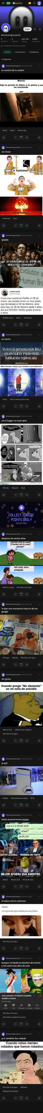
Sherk (6, 880)
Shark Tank (16, 880)
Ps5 (33, 798)
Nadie (6, 798)
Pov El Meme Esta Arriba (20, 399)
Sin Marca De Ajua (10, 1013)
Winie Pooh (8, 730)
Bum (19, 318)
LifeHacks (28, 318)
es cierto (6, 339)
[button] (34, 3)
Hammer (7, 218)
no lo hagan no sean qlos (14, 420)
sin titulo (6, 151)
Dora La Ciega (9, 587)
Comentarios (20, 52)
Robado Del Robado (11, 1091)
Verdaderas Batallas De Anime (15, 1017)
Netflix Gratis (8, 318)
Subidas (7, 52)
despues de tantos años (14, 538)
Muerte (15, 488)
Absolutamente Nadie (20, 798)
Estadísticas (34, 52)
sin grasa (6, 679)
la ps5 (4, 763)
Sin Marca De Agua (24, 587)
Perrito (6, 488)
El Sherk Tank (28, 880)
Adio (5, 399)
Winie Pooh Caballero (24, 730)
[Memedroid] (8, 3)
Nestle (15, 658)
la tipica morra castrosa (14, 901)
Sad (23, 488)
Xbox (13, 130)
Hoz (15, 218)
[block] (39, 65)
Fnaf (5, 130)
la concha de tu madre (13, 70)
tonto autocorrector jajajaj (15, 819)
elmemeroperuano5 (13, 66)
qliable (5, 239)
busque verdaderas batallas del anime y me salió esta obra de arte (21, 964)
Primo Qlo (22, 130)
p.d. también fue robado (14, 1038)
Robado (24, 1087)
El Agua (6, 658)
